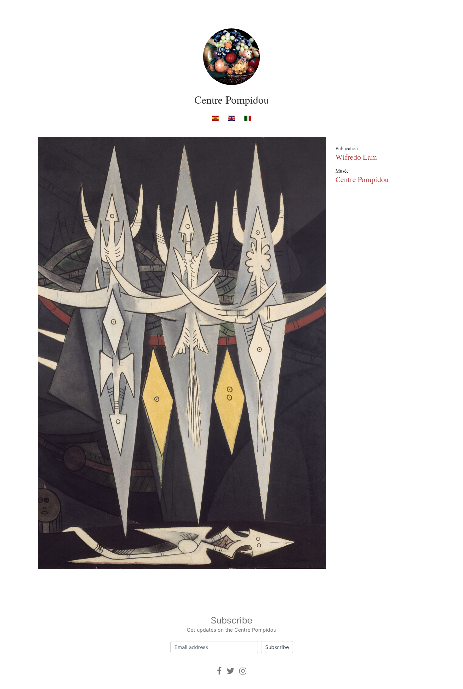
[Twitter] (230, 671)
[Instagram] (243, 671)
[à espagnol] (215, 117)
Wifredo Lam (356, 157)
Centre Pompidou (231, 99)
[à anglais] (231, 117)
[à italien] (247, 117)
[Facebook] (219, 671)
